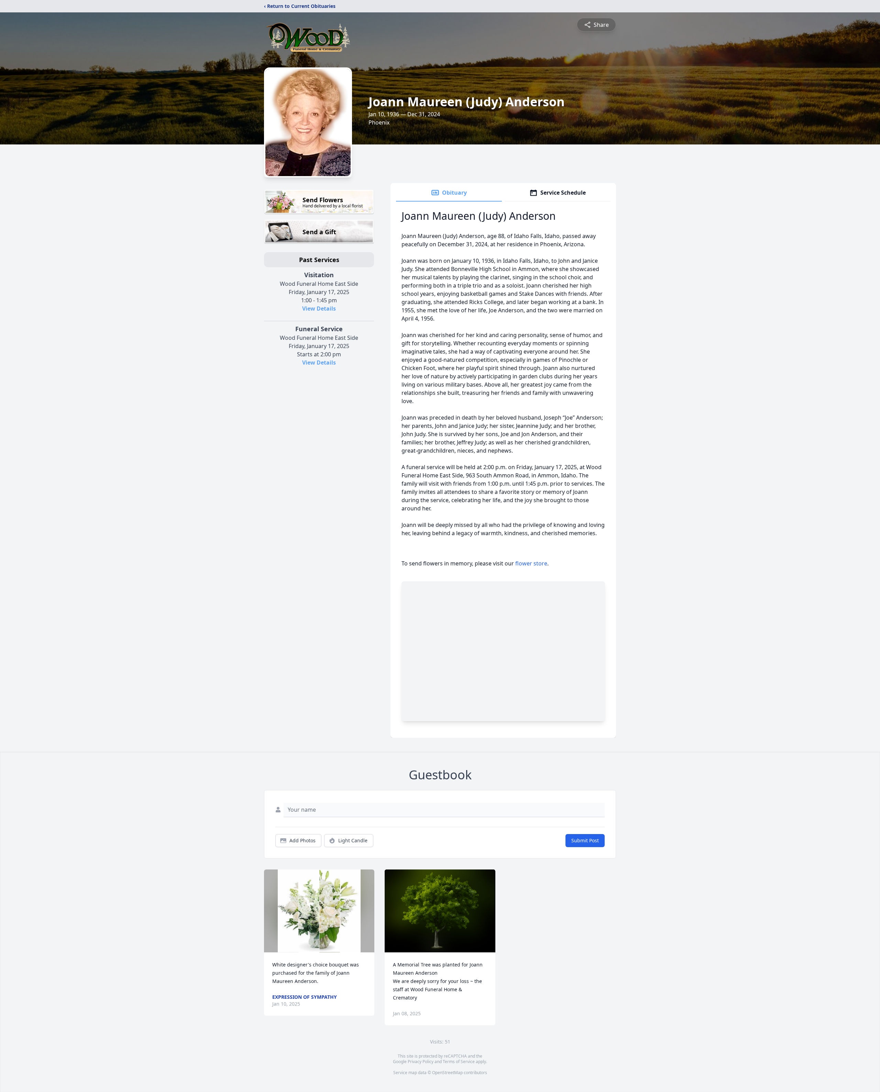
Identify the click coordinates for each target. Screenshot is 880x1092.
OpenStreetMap (447, 1072)
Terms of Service (459, 1061)
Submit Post (585, 840)
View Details (319, 308)
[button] (319, 910)
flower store (531, 563)
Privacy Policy (420, 1061)
